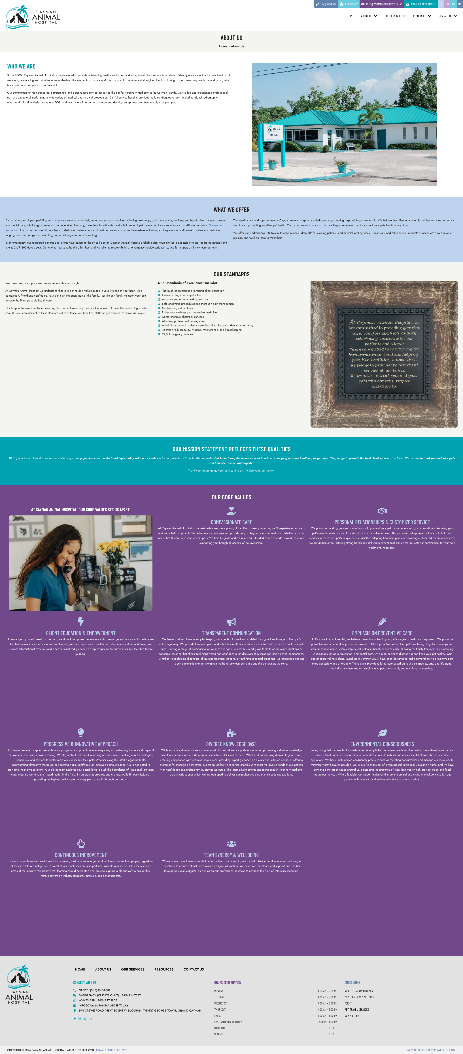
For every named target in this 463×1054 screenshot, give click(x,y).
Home (351, 16)
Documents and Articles (359, 997)
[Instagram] (80, 1018)
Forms (348, 1003)
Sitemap (122, 1050)
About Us (366, 16)
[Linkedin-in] (90, 1018)
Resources (419, 16)
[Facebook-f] (75, 1018)
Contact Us (445, 16)
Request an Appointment (360, 991)
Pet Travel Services (357, 1009)
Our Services (392, 16)
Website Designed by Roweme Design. (431, 1050)
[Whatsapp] (85, 1018)
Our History (352, 1015)
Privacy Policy (105, 1050)
